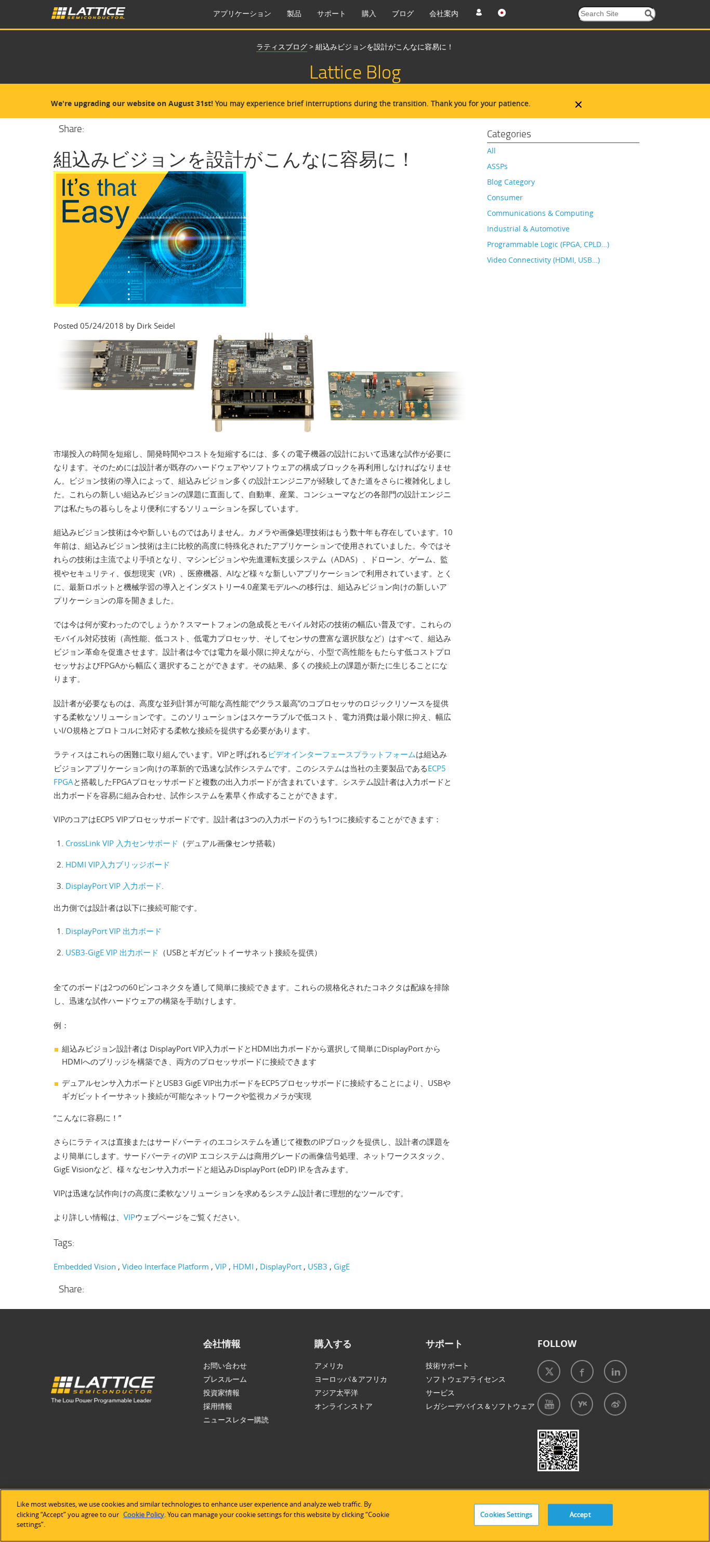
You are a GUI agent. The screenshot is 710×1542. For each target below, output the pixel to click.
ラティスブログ (281, 46)
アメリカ (329, 1365)
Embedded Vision (85, 1266)
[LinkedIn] (615, 1371)
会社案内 (443, 13)
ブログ (403, 13)
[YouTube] (548, 1404)
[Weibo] (615, 1404)
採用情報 (217, 1406)
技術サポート (447, 1365)
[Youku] (582, 1404)
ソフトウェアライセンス (466, 1379)
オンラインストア (343, 1406)
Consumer (505, 197)
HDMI (243, 1266)
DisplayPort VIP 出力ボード (113, 931)
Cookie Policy (143, 1514)
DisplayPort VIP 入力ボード (113, 885)
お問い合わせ (225, 1365)
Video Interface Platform (165, 1266)
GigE (342, 1266)
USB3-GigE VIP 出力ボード (112, 952)
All (491, 151)
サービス (440, 1392)
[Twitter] (548, 1371)
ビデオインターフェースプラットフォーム (342, 754)
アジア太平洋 (336, 1392)
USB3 (317, 1266)
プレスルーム (225, 1379)
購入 (369, 13)
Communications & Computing (540, 213)
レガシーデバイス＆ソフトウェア (480, 1406)
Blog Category (511, 182)
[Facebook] (582, 1371)
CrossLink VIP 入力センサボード (121, 843)
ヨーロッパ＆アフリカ (350, 1379)
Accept (580, 1514)
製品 (294, 13)
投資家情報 (221, 1392)
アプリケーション (242, 13)
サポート (331, 13)
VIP (129, 1217)
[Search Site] (649, 14)
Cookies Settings (506, 1514)
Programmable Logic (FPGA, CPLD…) (548, 244)
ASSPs (497, 166)
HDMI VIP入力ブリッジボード (117, 864)
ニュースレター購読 (236, 1419)
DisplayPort (280, 1266)
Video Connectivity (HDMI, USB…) (543, 260)
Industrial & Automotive (528, 229)
